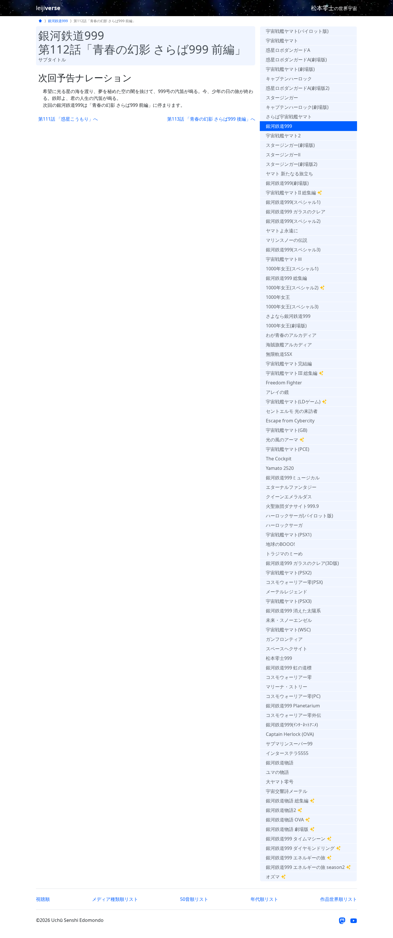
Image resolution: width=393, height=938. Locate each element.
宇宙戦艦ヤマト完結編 (289, 363)
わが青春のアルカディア (291, 335)
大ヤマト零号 (279, 781)
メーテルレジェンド (286, 591)
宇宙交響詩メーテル (286, 791)
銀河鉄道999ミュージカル (293, 477)
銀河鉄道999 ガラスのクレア (295, 211)
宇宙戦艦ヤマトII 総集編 (291, 192)
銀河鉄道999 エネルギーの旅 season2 (305, 867)
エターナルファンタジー (291, 487)
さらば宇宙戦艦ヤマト (289, 116)
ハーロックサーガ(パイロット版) (299, 515)
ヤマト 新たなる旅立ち (289, 173)
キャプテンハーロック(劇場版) (297, 107)
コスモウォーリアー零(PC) (293, 696)
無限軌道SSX (279, 354)
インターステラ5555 (287, 753)
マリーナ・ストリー (286, 686)
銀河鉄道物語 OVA (285, 820)
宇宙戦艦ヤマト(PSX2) (289, 572)
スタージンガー (282, 97)
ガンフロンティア (284, 639)
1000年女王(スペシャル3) (292, 306)
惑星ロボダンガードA (288, 50)
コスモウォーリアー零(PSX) (294, 582)
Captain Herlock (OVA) (290, 734)
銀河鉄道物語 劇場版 (287, 829)
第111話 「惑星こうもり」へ (68, 119)
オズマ (273, 877)
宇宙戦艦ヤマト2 (283, 135)
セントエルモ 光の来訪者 (292, 411)
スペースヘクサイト (286, 648)
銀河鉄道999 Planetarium (293, 705)
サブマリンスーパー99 (289, 743)
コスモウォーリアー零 (289, 677)
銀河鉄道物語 (279, 762)
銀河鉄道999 (58, 20)
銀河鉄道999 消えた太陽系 (293, 610)
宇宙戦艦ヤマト (282, 40)
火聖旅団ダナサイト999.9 (292, 506)
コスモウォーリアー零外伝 (293, 715)
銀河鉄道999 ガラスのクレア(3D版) (302, 563)
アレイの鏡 (277, 392)
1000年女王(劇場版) (286, 325)
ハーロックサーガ (284, 525)
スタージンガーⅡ (283, 154)
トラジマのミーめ (284, 553)
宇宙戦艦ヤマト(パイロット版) (297, 31)
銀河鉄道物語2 (281, 810)
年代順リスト (264, 899)
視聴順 (43, 899)
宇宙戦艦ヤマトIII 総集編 (291, 373)
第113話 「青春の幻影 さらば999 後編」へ (211, 119)
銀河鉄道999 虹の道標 (289, 667)
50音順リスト (194, 899)
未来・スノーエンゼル (289, 620)
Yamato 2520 (280, 468)
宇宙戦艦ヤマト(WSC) (288, 629)
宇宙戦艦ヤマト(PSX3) (289, 601)
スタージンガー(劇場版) (290, 145)
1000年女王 (278, 297)
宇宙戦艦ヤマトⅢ (284, 259)
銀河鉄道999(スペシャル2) (293, 221)
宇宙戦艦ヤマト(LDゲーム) (293, 401)
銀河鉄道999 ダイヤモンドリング (300, 848)
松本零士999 (279, 658)
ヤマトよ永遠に (282, 230)
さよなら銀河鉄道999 (288, 316)
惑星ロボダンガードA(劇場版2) (297, 88)
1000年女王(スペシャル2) (292, 287)
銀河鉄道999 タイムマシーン (295, 839)
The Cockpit (278, 458)
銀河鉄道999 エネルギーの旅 (295, 858)
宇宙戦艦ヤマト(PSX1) (289, 534)
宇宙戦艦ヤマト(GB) (286, 430)
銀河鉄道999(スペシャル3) (293, 249)
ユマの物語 (277, 772)
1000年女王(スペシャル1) (292, 268)
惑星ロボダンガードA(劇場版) (296, 59)
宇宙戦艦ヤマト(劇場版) (290, 69)
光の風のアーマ (282, 439)
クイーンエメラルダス (289, 496)
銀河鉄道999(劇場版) (287, 183)
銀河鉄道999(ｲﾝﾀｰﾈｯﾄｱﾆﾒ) (292, 724)
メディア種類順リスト (115, 899)
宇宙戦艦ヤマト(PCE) (287, 449)
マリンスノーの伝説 (286, 240)
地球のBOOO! (280, 544)
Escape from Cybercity (290, 420)
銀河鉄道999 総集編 (286, 278)
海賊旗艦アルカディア (289, 344)
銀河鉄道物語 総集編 (287, 801)
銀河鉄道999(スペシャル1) (293, 202)
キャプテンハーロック (289, 78)
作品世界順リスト (338, 899)
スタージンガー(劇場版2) (291, 164)
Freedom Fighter (284, 382)
